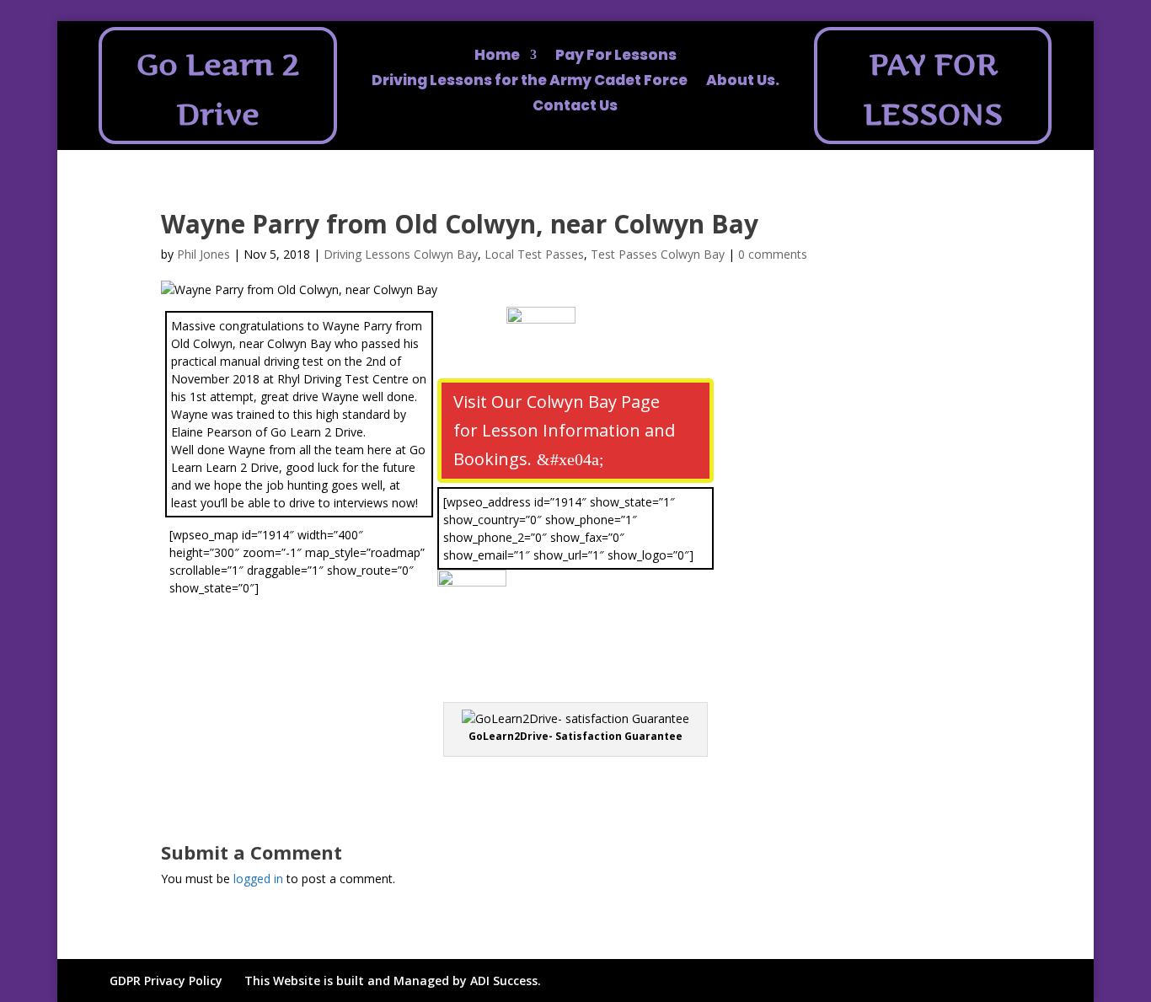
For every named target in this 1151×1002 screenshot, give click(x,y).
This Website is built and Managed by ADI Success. (392, 981)
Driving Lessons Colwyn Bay (401, 254)
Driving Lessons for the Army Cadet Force (530, 82)
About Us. (742, 82)
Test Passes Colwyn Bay (658, 254)
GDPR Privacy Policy (166, 981)
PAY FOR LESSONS (933, 89)
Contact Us (575, 107)
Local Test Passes (534, 254)
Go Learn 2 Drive (218, 89)
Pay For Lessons (616, 57)
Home (497, 57)
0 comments (772, 254)
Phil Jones (203, 254)
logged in (258, 879)
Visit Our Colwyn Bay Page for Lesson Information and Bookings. (564, 430)
